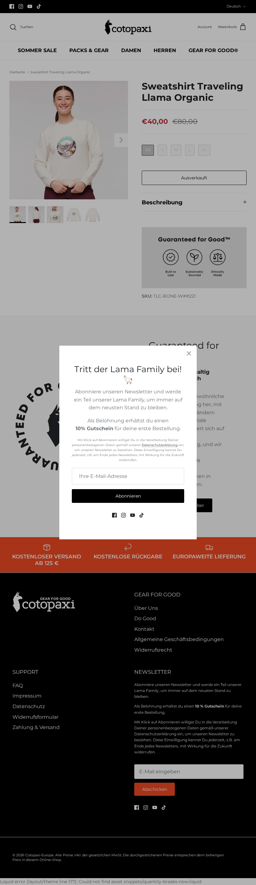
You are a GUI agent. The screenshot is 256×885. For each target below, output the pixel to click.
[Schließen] (189, 353)
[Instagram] (123, 515)
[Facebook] (114, 515)
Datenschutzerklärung (160, 445)
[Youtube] (132, 515)
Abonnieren (128, 496)
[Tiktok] (141, 515)
